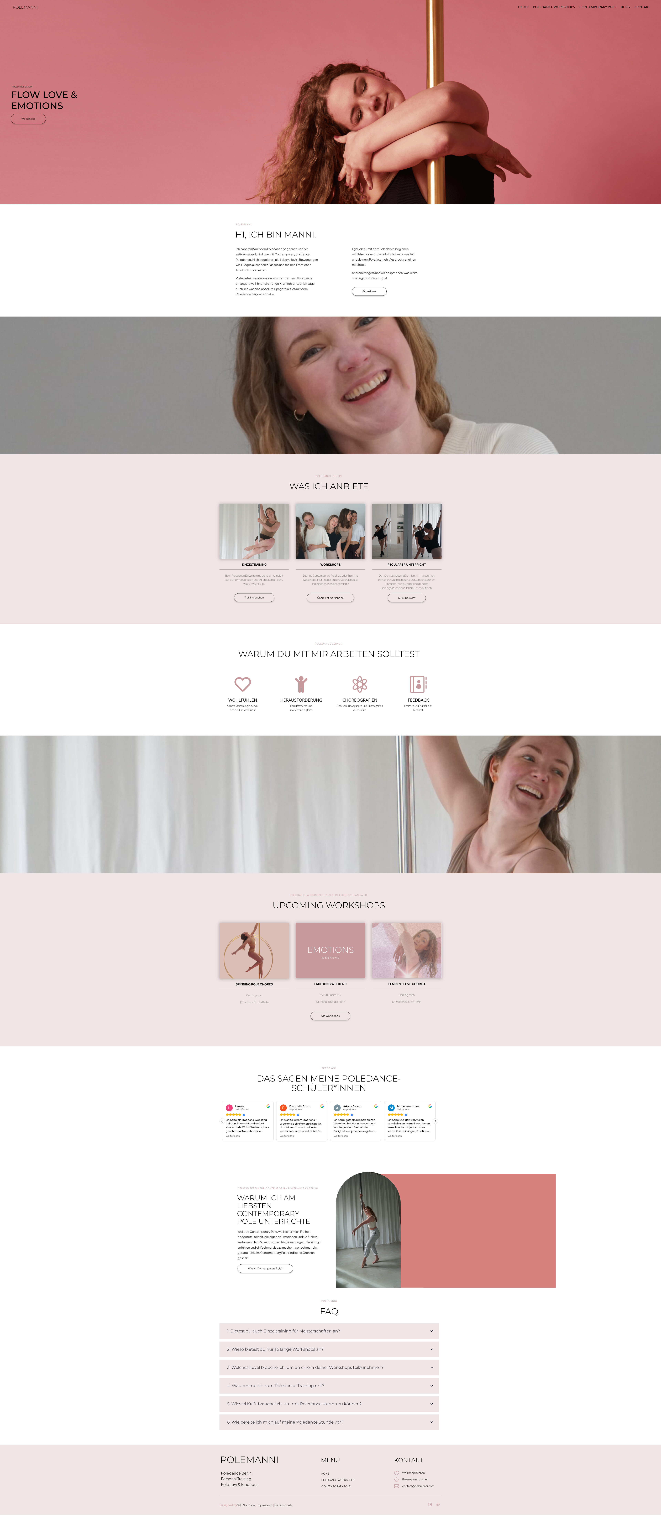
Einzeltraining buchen (415, 1479)
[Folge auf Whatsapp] (438, 1504)
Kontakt (642, 7)
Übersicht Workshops (330, 597)
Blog (625, 7)
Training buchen (254, 597)
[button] (435, 1121)
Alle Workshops (330, 1015)
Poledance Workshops (554, 7)
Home (523, 7)
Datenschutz (283, 1505)
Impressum (264, 1505)
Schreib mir (369, 291)
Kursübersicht (406, 597)
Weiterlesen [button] (230, 1136)
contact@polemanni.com (418, 1485)
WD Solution (246, 1505)
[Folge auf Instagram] (429, 1504)
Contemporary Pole (597, 7)
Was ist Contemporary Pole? (265, 1268)
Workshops (28, 118)
